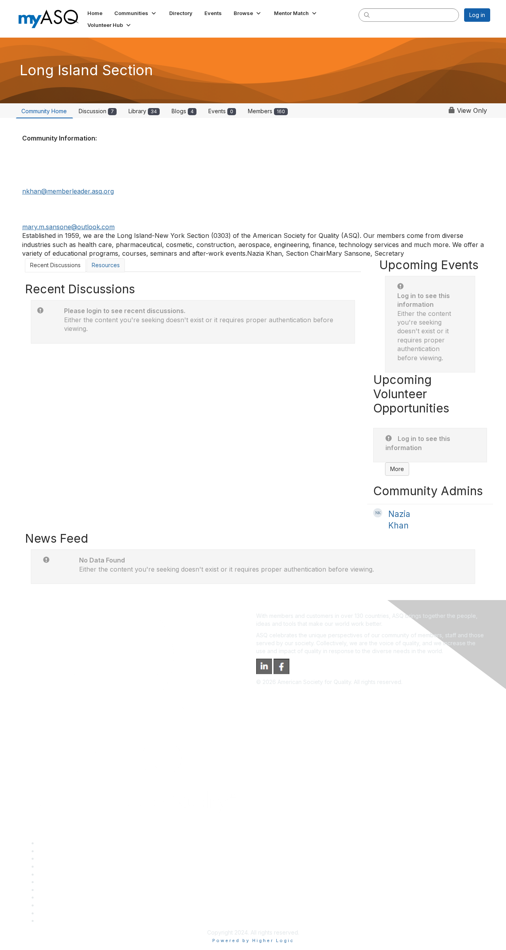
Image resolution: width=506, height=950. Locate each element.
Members (266, 111)
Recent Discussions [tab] (55, 265)
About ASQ (52, 843)
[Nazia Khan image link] (377, 512)
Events (220, 111)
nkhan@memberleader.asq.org (68, 191)
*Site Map (51, 913)
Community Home (44, 111)
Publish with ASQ (59, 866)
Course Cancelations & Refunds (79, 897)
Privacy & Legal (58, 850)
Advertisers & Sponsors (68, 905)
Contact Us (52, 889)
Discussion (96, 111)
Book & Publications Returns (74, 881)
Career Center (57, 858)
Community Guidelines (66, 874)
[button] (135, 13)
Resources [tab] (106, 265)
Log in (477, 14)
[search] (367, 14)
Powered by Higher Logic (253, 940)
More (397, 469)
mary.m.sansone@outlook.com (68, 227)
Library (142, 111)
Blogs (183, 111)
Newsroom (52, 920)
